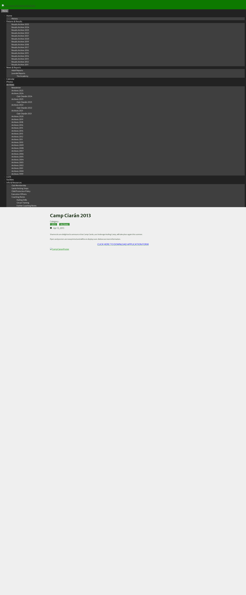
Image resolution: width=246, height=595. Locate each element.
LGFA (8, 177)
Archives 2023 (17, 99)
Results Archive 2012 (20, 62)
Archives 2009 (18, 145)
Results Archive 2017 (20, 47)
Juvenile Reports (18, 73)
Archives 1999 (17, 174)
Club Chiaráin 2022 (24, 108)
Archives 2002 (17, 165)
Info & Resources (14, 182)
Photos (9, 82)
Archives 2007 (18, 151)
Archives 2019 (17, 119)
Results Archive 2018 (20, 44)
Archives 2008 (18, 148)
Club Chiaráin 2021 (24, 114)
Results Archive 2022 (20, 33)
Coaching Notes (18, 197)
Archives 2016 (17, 125)
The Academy (22, 76)
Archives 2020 (17, 116)
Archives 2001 (17, 168)
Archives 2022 (17, 105)
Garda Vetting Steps (20, 188)
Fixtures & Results (14, 21)
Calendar (10, 79)
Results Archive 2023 (20, 30)
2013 (53, 224)
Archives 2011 (17, 139)
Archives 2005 (17, 157)
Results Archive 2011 (20, 65)
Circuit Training (23, 203)
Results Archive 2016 (20, 50)
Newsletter (16, 88)
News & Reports (13, 67)
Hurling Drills (22, 200)
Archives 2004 (18, 160)
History (15, 19)
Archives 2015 (17, 128)
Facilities (10, 179)
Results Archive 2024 (20, 27)
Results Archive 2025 (20, 24)
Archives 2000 (18, 171)
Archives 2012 (17, 137)
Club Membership (19, 185)
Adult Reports (17, 70)
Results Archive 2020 (20, 39)
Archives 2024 (17, 93)
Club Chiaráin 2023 (24, 102)
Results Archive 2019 (20, 42)
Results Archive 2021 (20, 36)
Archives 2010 (17, 142)
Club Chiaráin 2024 (24, 96)
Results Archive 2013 (20, 59)
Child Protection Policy (21, 191)
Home (9, 16)
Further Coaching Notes (27, 206)
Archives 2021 (17, 111)
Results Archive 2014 (20, 56)
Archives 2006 (18, 154)
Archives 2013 (17, 134)
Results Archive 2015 (20, 53)
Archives (10, 85)
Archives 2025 (17, 90)
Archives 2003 (17, 162)
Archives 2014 (17, 131)
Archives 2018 (17, 122)
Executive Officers (19, 194)
